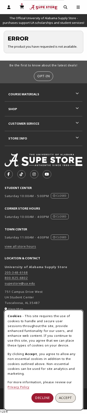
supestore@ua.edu (20, 283)
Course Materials (23, 94)
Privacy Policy (18, 387)
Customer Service (23, 123)
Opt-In (43, 76)
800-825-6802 (16, 278)
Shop (12, 109)
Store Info (17, 138)
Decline (42, 397)
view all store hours (20, 246)
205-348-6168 (16, 272)
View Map (15, 309)
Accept (65, 397)
